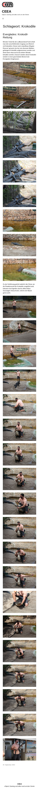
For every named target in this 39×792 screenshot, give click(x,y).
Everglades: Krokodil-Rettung (15, 36)
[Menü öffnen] (3, 18)
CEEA (6, 11)
